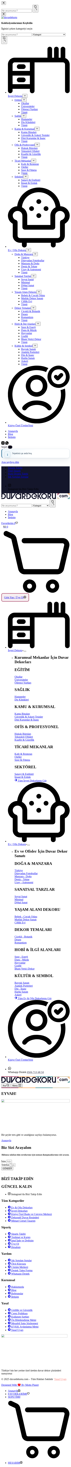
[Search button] (52, 503)
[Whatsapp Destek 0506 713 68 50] (9, 1069)
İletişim (12, 517)
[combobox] (16, 505)
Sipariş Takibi (15, 467)
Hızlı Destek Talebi (18, 473)
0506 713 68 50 (35, 1072)
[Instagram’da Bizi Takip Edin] (9, 486)
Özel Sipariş (14, 470)
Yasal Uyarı (60, 1379)
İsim (3, 1161)
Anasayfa (13, 511)
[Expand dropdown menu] (25, 651)
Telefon (5, 1164)
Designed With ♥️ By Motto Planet (20, 1385)
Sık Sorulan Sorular (18, 476)
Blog (10, 514)
